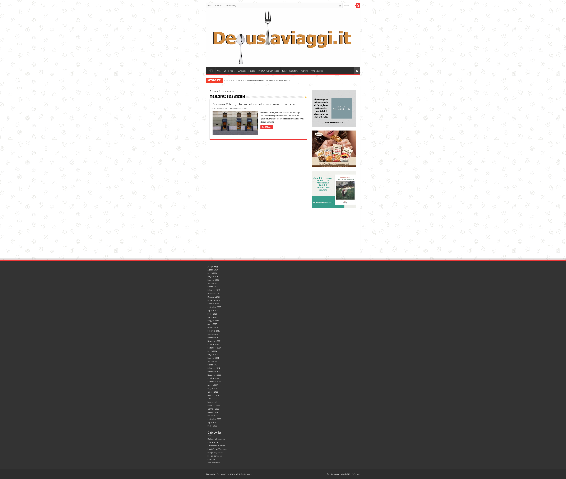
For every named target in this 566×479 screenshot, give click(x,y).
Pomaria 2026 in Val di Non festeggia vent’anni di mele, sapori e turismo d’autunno (257, 80)
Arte (219, 71)
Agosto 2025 (213, 310)
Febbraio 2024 (214, 368)
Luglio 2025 (212, 314)
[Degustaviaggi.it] (283, 37)
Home (210, 6)
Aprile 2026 (212, 283)
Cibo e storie (229, 71)
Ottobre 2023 (213, 378)
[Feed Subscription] (306, 97)
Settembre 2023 (214, 382)
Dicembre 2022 (214, 412)
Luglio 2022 (212, 426)
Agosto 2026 (213, 270)
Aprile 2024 (212, 361)
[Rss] (340, 6)
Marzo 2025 (213, 327)
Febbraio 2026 (214, 290)
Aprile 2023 (212, 399)
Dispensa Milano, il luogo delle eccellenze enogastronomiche (254, 104)
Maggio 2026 (213, 280)
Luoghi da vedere (215, 456)
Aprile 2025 (212, 324)
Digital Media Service (351, 474)
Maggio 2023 (213, 395)
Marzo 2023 (213, 402)
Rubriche (304, 71)
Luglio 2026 (212, 273)
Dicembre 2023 (214, 371)
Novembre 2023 (214, 375)
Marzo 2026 (213, 287)
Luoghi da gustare (290, 71)
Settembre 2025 (214, 307)
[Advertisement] (334, 230)
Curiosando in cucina (246, 71)
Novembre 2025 (214, 300)
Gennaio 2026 (213, 293)
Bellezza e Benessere (216, 439)
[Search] (358, 5)
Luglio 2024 (212, 351)
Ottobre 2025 (213, 304)
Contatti (218, 6)
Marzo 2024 (213, 365)
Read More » (266, 127)
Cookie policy (230, 6)
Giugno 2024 (213, 354)
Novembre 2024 (214, 341)
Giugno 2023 (213, 392)
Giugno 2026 (213, 276)
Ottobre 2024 (213, 344)
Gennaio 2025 (213, 334)
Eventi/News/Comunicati (269, 71)
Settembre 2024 (214, 348)
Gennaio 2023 (213, 409)
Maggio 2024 (213, 358)
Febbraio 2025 (214, 331)
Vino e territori (317, 71)
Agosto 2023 (213, 385)
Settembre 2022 (214, 419)
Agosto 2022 (213, 422)
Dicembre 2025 (214, 297)
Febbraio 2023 (214, 405)
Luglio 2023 (212, 388)
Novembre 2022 (214, 416)
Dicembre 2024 (214, 338)
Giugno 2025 (213, 317)
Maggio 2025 (213, 321)
